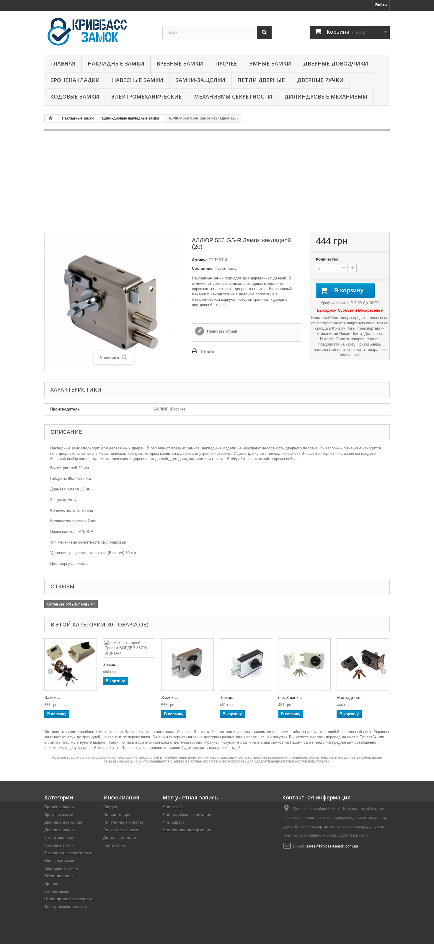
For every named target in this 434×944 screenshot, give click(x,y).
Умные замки (270, 63)
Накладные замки (116, 63)
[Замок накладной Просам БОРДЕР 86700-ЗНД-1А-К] (129, 648)
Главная (63, 63)
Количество (327, 259)
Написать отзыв (221, 331)
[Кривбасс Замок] (99, 31)
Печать (207, 351)
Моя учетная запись (190, 797)
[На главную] (50, 118)
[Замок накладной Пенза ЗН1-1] (246, 664)
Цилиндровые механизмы (325, 96)
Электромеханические (146, 96)
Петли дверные (261, 80)
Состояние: (202, 268)
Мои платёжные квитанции (188, 814)
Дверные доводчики (335, 63)
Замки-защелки (200, 80)
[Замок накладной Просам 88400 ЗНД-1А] (70, 664)
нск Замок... (290, 697)
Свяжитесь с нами (120, 830)
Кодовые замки (74, 96)
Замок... (52, 697)
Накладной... (350, 697)
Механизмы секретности (233, 96)
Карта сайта (114, 845)
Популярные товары (123, 822)
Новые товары (117, 814)
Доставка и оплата (120, 837)
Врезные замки (179, 63)
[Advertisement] (217, 181)
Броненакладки (75, 80)
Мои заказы (173, 807)
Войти (381, 5)
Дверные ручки (320, 80)
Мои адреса (173, 822)
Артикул (200, 260)
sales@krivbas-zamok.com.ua (332, 846)
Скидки (110, 807)
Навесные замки (137, 80)
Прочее (226, 63)
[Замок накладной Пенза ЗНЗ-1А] (187, 664)
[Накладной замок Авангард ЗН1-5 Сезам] (363, 664)
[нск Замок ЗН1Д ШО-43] (304, 664)
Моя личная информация (186, 830)
